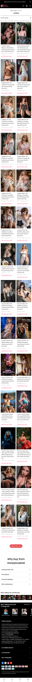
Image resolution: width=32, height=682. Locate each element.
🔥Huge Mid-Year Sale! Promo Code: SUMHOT (15, 1)
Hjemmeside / (13, 10)
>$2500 (20, 10)
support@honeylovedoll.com (12, 632)
